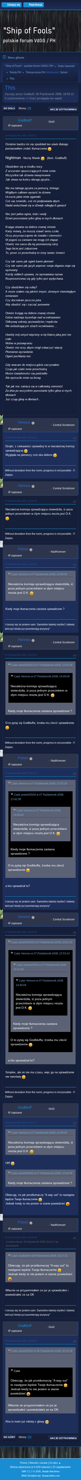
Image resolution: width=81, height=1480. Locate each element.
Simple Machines (51, 1471)
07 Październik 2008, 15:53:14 (21, 655)
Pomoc (23, 1462)
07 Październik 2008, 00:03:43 (21, 437)
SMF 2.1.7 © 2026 (31, 1471)
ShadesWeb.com (51, 1475)
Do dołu (9, 108)
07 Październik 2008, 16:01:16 (21, 773)
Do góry (9, 1437)
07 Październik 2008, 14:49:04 (21, 501)
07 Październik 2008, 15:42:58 (21, 564)
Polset (23, 549)
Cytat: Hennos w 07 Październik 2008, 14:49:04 (39, 574)
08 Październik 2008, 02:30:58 (21, 1237)
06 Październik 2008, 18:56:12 (21, 135)
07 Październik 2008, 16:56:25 (21, 932)
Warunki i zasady (38, 1462)
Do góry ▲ (55, 1462)
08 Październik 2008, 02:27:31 (21, 1122)
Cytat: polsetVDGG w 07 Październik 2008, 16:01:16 (41, 942)
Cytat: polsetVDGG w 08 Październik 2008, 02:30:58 (41, 1350)
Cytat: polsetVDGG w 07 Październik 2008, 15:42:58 (41, 665)
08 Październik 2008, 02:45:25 (21, 1341)
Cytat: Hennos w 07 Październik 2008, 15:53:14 (39, 783)
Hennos (24, 422)
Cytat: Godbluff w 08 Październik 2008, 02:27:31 (39, 1255)
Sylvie (63, 72)
